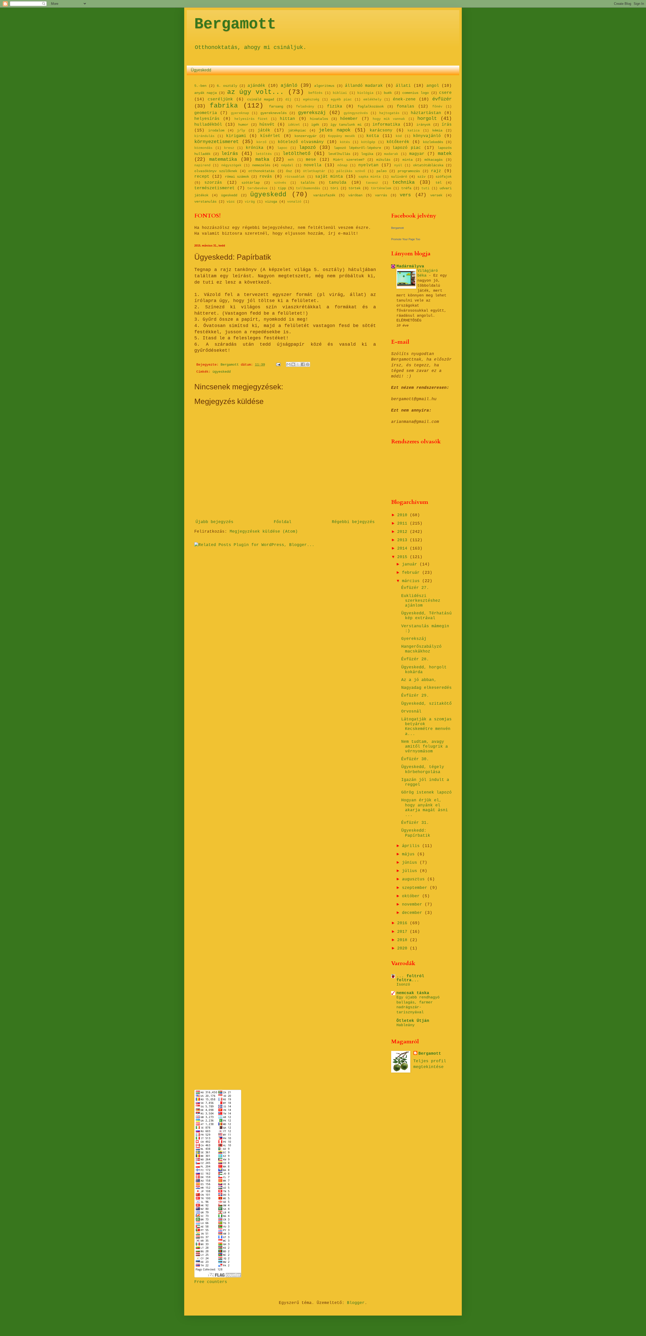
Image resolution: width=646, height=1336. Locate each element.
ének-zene (404, 99)
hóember (349, 119)
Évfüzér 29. (415, 695)
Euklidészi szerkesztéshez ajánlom (420, 601)
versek (436, 195)
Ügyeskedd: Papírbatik (415, 833)
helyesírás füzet (251, 119)
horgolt (427, 118)
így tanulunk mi (346, 125)
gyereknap (240, 113)
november (413, 904)
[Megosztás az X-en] (298, 364)
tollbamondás (308, 188)
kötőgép (368, 142)
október (412, 896)
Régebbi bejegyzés (353, 522)
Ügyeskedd (201, 70)
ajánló (289, 85)
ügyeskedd (268, 194)
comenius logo (415, 93)
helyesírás (207, 119)
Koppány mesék (341, 136)
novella (312, 165)
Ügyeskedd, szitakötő (426, 703)
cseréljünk (220, 99)
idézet (294, 125)
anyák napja (205, 93)
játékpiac (297, 130)
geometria (205, 113)
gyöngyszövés (356, 113)
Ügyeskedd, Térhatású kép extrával (426, 615)
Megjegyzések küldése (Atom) (264, 531)
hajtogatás (389, 113)
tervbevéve (257, 188)
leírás (229, 153)
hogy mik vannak (389, 119)
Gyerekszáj (413, 639)
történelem (381, 188)
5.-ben (200, 86)
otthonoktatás (261, 171)
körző (261, 142)
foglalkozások (371, 106)
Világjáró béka (427, 273)
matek (445, 153)
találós (308, 183)
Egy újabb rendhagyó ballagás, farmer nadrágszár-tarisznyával (418, 1005)
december (413, 913)
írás (447, 124)
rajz (436, 171)
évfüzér (442, 99)
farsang (276, 106)
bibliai (340, 93)
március (412, 581)
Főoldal (282, 522)
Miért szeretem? (348, 160)
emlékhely (372, 99)
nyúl (398, 165)
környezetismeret (216, 142)
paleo (381, 171)
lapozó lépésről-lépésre (357, 148)
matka (262, 159)
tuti (425, 188)
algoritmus (324, 86)
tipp (282, 188)
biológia (365, 93)
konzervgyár (305, 136)
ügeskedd (229, 195)
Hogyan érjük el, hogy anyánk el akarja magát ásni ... (424, 807)
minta (407, 160)
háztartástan (426, 113)
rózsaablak (295, 177)
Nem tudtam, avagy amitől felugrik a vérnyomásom (424, 747)
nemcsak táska (412, 993)
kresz (229, 148)
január (411, 564)
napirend (202, 165)
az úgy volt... (255, 92)
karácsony (381, 130)
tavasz (372, 183)
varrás (381, 195)
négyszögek (231, 165)
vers (405, 195)
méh (291, 160)
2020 (403, 948)
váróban (355, 195)
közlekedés (433, 142)
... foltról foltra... (410, 978)
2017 (403, 932)
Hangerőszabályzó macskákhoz (421, 649)
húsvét (267, 124)
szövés (280, 183)
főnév (437, 106)
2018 (403, 940)
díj (288, 99)
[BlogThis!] (293, 364)
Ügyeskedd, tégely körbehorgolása (422, 769)
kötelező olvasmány (301, 142)
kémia (437, 130)
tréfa (406, 188)
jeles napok (335, 130)
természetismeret (214, 188)
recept (201, 176)
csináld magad (260, 99)
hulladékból (208, 124)
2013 (403, 540)
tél (439, 183)
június (411, 862)
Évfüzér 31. (415, 823)
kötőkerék (398, 142)
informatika (386, 124)
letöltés (264, 154)
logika (367, 154)
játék (264, 130)
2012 (403, 532)
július (411, 871)
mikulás (383, 160)
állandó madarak (364, 86)
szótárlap (250, 183)
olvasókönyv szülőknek (215, 171)
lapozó (307, 147)
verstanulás (205, 202)
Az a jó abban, (419, 680)
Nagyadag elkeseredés (426, 688)
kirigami (236, 136)
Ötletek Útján (412, 1021)
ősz (289, 171)
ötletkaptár (314, 171)
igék (315, 125)
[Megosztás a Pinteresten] (307, 364)
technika (403, 182)
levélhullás (339, 154)
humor (243, 125)
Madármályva (410, 266)
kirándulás (204, 136)
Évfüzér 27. (415, 588)
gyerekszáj (312, 113)
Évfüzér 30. (415, 759)
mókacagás (433, 160)
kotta (372, 136)
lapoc (282, 148)
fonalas (405, 106)
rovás (265, 176)
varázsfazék (324, 195)
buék (388, 93)
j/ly (241, 130)
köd (399, 136)
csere (445, 93)
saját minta (329, 176)
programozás (409, 171)
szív (421, 177)
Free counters (210, 1282)
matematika (223, 159)
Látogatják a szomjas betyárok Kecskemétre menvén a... (426, 726)
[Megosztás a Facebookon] (302, 364)
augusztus (414, 879)
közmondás (203, 148)
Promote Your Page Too (405, 239)
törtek (354, 188)
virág (250, 202)
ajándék (256, 86)
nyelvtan (368, 165)
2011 (403, 523)
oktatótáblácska (428, 165)
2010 (403, 515)
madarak (391, 154)
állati (403, 86)
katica (414, 130)
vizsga (271, 202)
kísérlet (270, 136)
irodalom (216, 130)
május (409, 854)
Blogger (356, 1303)
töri (334, 188)
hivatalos (319, 119)
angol (432, 86)
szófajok (444, 177)
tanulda (337, 182)
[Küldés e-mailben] (288, 364)
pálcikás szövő (350, 171)
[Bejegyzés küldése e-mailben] (278, 365)
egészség (311, 99)
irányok (423, 125)
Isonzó (403, 984)
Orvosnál (411, 711)
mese (311, 159)
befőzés (315, 93)
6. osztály (227, 86)
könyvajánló (427, 136)
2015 (403, 557)
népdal (287, 165)
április (412, 846)
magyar (416, 154)
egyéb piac (341, 99)
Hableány (405, 1025)
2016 (403, 923)
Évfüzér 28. (415, 659)
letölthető (296, 153)
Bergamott (235, 24)
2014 (403, 548)
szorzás (213, 182)
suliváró (399, 177)
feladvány (305, 106)
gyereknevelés (273, 113)
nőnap (342, 165)
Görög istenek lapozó (426, 792)
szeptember (416, 888)
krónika (254, 148)
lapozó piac (406, 148)
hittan (287, 119)
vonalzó (294, 202)
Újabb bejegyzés (214, 522)
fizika (334, 106)
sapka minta (369, 177)
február (412, 572)
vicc (231, 202)
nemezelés (261, 165)
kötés (345, 142)
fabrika (224, 106)
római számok (237, 177)
